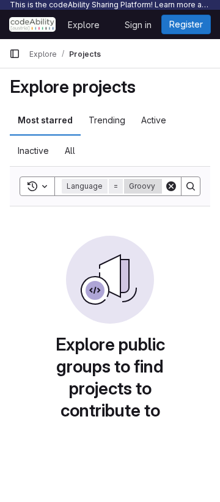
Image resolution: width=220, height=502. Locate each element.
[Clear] (171, 186)
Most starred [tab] (45, 120)
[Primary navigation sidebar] (14, 54)
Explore (84, 25)
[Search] (190, 186)
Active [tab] (153, 120)
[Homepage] (32, 24)
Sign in (138, 25)
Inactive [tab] (33, 150)
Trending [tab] (107, 120)
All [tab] (70, 150)
